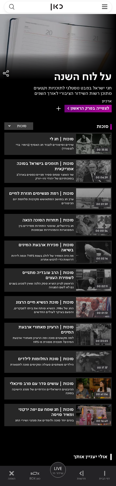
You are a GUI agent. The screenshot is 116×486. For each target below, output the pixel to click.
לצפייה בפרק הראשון (89, 108)
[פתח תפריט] (104, 7)
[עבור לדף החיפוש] (11, 7)
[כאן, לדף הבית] (57, 7)
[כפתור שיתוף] (6, 73)
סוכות (21, 126)
